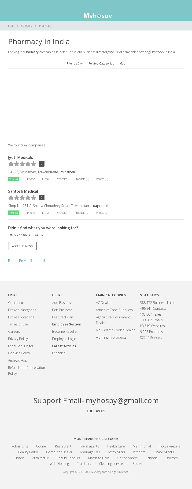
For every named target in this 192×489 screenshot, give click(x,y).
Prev (22, 260)
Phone (31, 179)
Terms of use (18, 324)
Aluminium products (111, 337)
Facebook (70, 422)
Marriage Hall (90, 452)
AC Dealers (104, 302)
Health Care (116, 446)
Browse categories (22, 310)
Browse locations (21, 317)
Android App (17, 360)
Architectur (40, 458)
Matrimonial (142, 446)
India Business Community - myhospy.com (96, 11)
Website (62, 179)
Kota (54, 172)
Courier (41, 446)
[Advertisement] (96, 106)
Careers (14, 331)
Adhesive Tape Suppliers (114, 310)
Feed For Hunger (20, 346)
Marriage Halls (98, 458)
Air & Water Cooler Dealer (115, 330)
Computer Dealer (59, 452)
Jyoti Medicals (20, 157)
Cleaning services (112, 463)
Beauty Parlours (68, 458)
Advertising (20, 446)
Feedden (59, 353)
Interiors (139, 452)
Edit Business (62, 310)
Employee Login (64, 338)
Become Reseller (65, 331)
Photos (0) (102, 179)
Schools (152, 458)
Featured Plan (62, 317)
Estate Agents (163, 452)
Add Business (62, 302)
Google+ (96, 422)
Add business (22, 246)
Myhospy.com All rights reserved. (110, 472)
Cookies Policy (19, 353)
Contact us (16, 302)
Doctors (172, 458)
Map (123, 63)
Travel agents (89, 446)
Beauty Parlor (28, 452)
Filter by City (74, 63)
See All (137, 463)
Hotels (19, 458)
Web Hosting (59, 463)
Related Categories (101, 63)
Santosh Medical (23, 191)
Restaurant (63, 446)
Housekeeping (169, 446)
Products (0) (81, 179)
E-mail (46, 179)
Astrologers (116, 452)
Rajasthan (67, 172)
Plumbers (84, 463)
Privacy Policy (18, 338)
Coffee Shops (127, 458)
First (11, 260)
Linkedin (122, 422)
